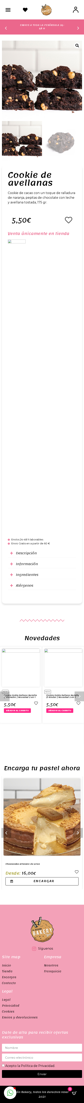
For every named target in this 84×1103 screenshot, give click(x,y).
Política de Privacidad (38, 1066)
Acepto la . (30, 1066)
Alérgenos (24, 585)
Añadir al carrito (17, 711)
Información (27, 564)
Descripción (26, 553)
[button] (8, 9)
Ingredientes (27, 575)
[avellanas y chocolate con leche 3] (42, 81)
